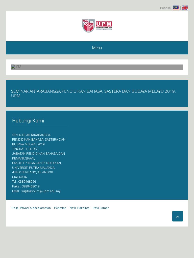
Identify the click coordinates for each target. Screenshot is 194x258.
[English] (185, 7)
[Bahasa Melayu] (176, 7)
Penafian (60, 208)
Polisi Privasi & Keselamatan (31, 208)
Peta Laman (101, 208)
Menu (97, 47)
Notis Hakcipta (79, 208)
